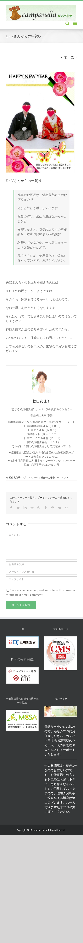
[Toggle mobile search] (67, 23)
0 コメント (63, 477)
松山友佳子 (14, 477)
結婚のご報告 (48, 477)
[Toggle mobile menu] (75, 23)
